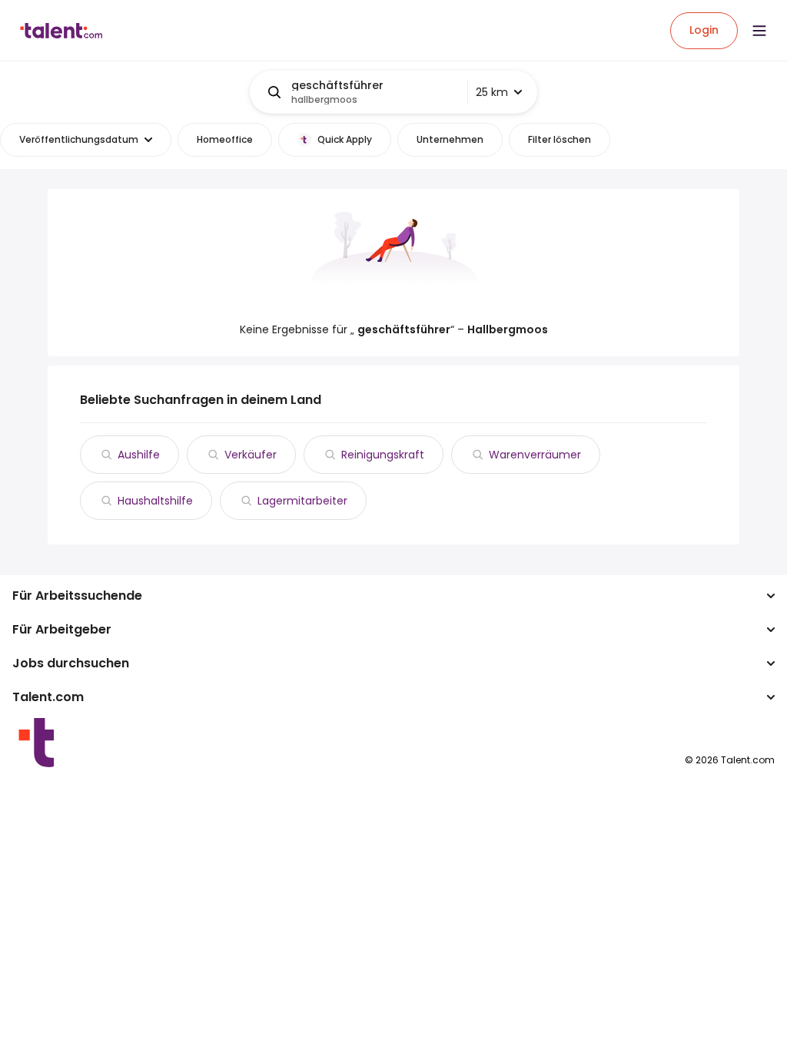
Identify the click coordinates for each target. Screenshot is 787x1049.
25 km (492, 92)
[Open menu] (759, 31)
